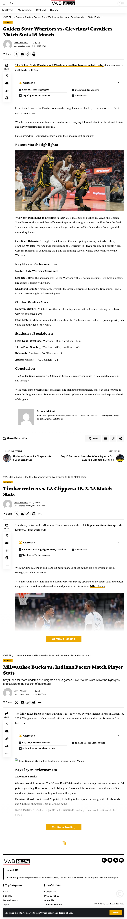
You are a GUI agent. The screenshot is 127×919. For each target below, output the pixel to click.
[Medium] (121, 860)
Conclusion (81, 95)
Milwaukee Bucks (30, 713)
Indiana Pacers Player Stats (90, 742)
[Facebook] (104, 860)
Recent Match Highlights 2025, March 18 (44, 549)
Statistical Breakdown (87, 89)
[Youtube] (109, 860)
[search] (113, 3)
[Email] (22, 54)
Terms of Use (65, 912)
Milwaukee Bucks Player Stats (38, 748)
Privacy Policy (46, 912)
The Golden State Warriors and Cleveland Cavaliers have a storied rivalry (59, 65)
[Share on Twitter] (16, 54)
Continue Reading (63, 638)
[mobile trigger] (5, 3)
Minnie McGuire (21, 43)
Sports (7, 22)
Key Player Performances (36, 95)
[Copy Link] (28, 54)
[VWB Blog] (63, 3)
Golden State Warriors (29, 270)
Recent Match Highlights (35, 89)
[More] (39, 513)
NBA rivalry (97, 586)
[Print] (33, 54)
